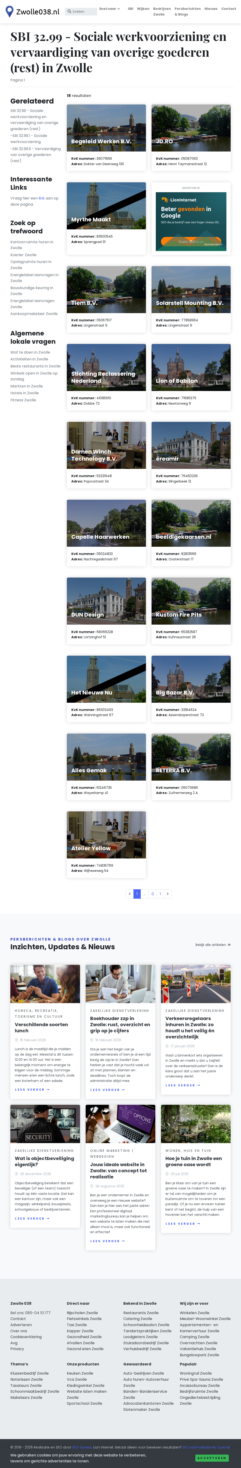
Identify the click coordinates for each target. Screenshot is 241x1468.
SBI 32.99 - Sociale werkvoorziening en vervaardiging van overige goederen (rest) (34, 120)
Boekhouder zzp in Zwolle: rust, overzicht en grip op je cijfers (120, 1024)
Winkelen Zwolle (194, 1313)
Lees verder (30, 1090)
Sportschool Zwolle (84, 1403)
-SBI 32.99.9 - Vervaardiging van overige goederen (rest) (35, 155)
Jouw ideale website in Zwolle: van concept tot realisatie (118, 1170)
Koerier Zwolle (23, 255)
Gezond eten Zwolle (85, 1349)
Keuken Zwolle (80, 1373)
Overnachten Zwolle (198, 1343)
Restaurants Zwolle (141, 1313)
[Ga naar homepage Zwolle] (31, 12)
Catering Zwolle (137, 1318)
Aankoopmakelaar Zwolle (34, 313)
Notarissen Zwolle (26, 1379)
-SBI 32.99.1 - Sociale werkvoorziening (28, 138)
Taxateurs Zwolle (26, 1385)
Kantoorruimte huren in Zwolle (31, 245)
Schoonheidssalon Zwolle (146, 1325)
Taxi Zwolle (77, 1325)
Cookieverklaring (26, 1337)
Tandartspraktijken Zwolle (147, 1331)
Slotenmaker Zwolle (141, 1409)
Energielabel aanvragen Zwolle (32, 304)
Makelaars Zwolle (26, 1397)
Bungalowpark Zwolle (199, 1355)
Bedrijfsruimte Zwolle (199, 1391)
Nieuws (211, 8)
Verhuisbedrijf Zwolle (142, 1349)
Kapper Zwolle (80, 1331)
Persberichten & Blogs (188, 11)
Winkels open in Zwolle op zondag (34, 376)
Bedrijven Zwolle (162, 11)
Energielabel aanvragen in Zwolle (34, 278)
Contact (228, 8)
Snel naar (107, 8)
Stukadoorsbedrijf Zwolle (146, 1343)
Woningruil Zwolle (196, 1373)
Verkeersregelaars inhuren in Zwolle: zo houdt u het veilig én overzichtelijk (189, 1027)
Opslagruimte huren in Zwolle (31, 265)
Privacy (17, 1349)
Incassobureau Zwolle (200, 1385)
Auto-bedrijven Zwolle (143, 1373)
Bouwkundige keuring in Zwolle (31, 291)
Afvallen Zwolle (81, 1343)
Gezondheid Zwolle (84, 1337)
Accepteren (212, 1458)
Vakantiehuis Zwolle (198, 1349)
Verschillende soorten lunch (41, 1027)
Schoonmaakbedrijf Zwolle (34, 1391)
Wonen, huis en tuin (188, 1150)
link (42, 198)
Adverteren (21, 1325)
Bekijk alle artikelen (211, 944)
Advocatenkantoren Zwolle (148, 1403)
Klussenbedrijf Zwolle (29, 1373)
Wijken (143, 8)
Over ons (18, 1331)
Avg (13, 1343)
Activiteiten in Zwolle (29, 359)
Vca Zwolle (77, 1379)
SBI (130, 8)
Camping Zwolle (194, 1337)
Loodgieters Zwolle (140, 1337)
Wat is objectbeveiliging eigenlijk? (44, 1161)
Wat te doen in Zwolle (30, 352)
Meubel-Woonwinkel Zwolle (205, 1318)
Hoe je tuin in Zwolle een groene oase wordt (193, 1161)
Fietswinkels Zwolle (84, 1318)
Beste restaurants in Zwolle (35, 366)
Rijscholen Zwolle (82, 1313)
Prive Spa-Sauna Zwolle (201, 1379)
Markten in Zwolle (26, 386)
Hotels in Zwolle (24, 393)
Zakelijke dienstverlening (119, 1010)
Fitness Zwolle (23, 400)
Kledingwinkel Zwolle (85, 1385)
